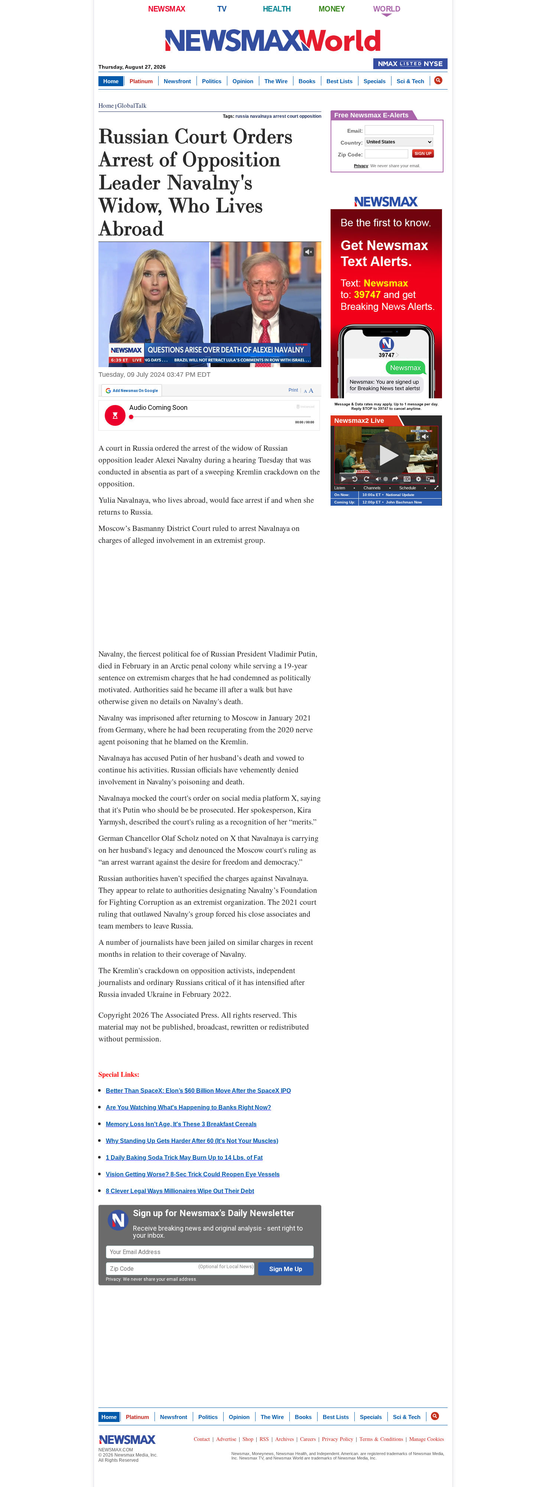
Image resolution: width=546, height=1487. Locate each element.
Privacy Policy (337, 1438)
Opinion (243, 81)
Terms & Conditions (381, 1438)
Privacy (113, 1279)
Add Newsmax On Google (135, 391)
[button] (438, 80)
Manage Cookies (426, 1438)
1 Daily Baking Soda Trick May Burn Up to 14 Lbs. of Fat (184, 1157)
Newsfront (177, 81)
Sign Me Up (285, 1269)
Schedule (407, 488)
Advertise (226, 1438)
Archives (284, 1438)
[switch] (378, 479)
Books (307, 81)
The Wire (275, 81)
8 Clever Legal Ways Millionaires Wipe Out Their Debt (180, 1191)
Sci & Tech (410, 81)
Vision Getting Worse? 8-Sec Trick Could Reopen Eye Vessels (193, 1174)
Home (110, 81)
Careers (308, 1438)
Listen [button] (339, 488)
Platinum (141, 81)
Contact (202, 1438)
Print (293, 390)
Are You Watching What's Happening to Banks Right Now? (188, 1107)
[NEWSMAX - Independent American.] (273, 40)
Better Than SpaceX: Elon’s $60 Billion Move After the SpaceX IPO (198, 1091)
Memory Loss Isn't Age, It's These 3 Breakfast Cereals (181, 1124)
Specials (375, 81)
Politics (211, 81)
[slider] (387, 479)
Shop (248, 1438)
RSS (264, 1438)
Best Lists (339, 81)
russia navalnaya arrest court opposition (278, 116)
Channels (372, 488)
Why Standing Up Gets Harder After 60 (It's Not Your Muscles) (192, 1141)
